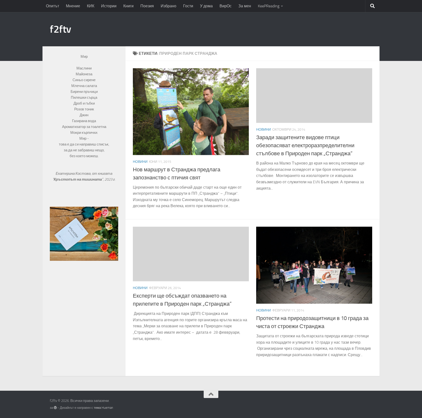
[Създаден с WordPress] (55, 407)
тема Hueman (103, 407)
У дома (206, 6)
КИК (90, 6)
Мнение (73, 6)
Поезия (147, 6)
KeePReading (268, 6)
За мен (244, 6)
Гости (188, 6)
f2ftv (60, 29)
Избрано (168, 6)
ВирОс (226, 6)
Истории (108, 6)
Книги (128, 6)
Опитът (52, 6)
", (79, 179)
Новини (140, 162)
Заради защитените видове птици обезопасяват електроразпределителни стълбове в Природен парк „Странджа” (305, 145)
